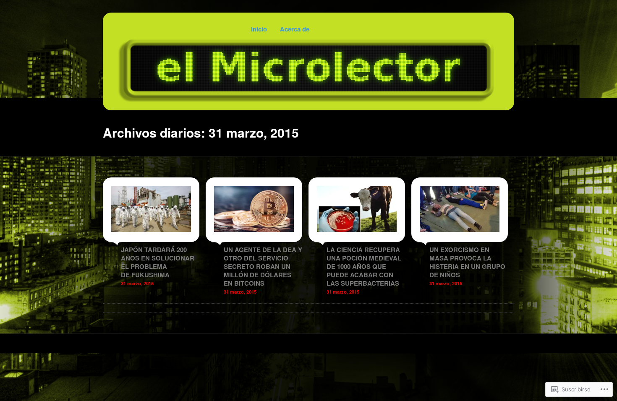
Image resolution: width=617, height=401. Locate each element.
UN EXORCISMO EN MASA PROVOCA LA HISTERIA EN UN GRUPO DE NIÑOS (467, 262)
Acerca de (294, 29)
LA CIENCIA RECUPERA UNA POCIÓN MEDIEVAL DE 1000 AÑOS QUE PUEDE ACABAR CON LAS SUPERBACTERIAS (364, 266)
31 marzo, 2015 (137, 283)
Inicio (259, 29)
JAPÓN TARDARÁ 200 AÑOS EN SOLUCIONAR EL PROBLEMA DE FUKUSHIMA (157, 262)
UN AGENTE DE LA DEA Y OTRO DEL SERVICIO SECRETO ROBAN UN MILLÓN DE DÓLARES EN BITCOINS (263, 266)
